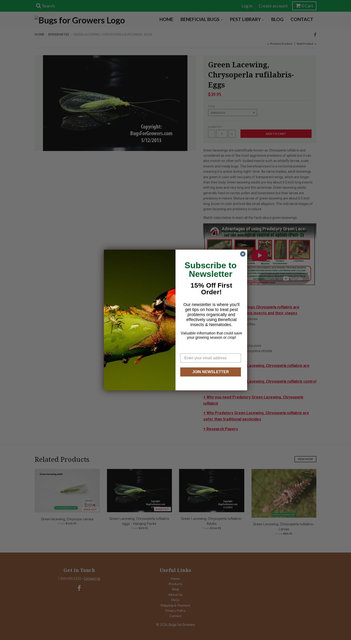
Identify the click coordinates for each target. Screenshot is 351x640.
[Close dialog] (242, 254)
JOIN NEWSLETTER (210, 372)
